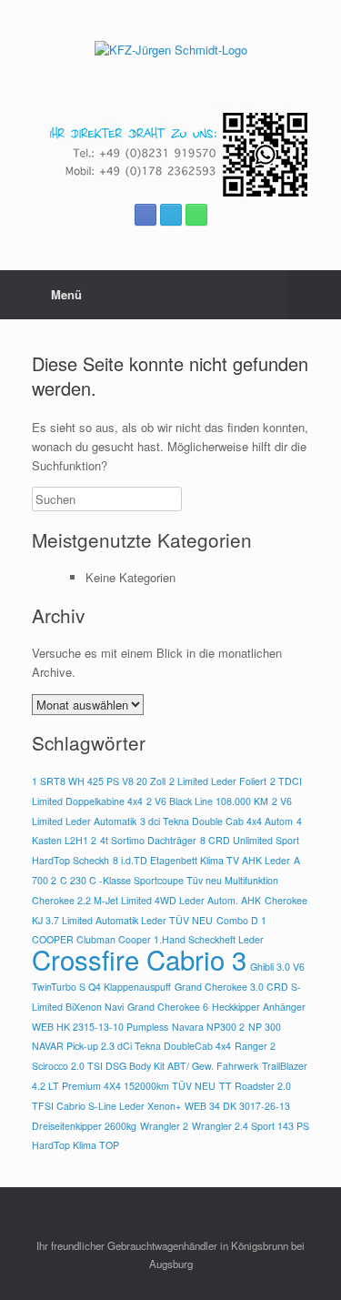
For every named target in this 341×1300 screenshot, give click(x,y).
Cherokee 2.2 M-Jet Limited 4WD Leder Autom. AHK (146, 900)
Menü (66, 294)
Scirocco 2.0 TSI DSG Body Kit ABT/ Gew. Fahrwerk (145, 1066)
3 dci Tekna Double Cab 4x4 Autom (216, 821)
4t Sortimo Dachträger (148, 840)
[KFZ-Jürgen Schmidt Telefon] (196, 215)
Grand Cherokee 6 (167, 1006)
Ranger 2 (255, 1046)
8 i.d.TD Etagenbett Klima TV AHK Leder (201, 860)
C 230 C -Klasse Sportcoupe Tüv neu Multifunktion (169, 880)
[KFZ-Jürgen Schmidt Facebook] (145, 215)
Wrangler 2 (164, 1126)
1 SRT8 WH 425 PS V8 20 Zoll (98, 781)
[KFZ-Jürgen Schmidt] (170, 50)
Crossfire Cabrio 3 (139, 959)
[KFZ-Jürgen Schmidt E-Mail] (171, 215)
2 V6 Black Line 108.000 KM (207, 801)
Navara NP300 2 (208, 1026)
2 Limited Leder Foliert (217, 781)
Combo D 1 (241, 920)
